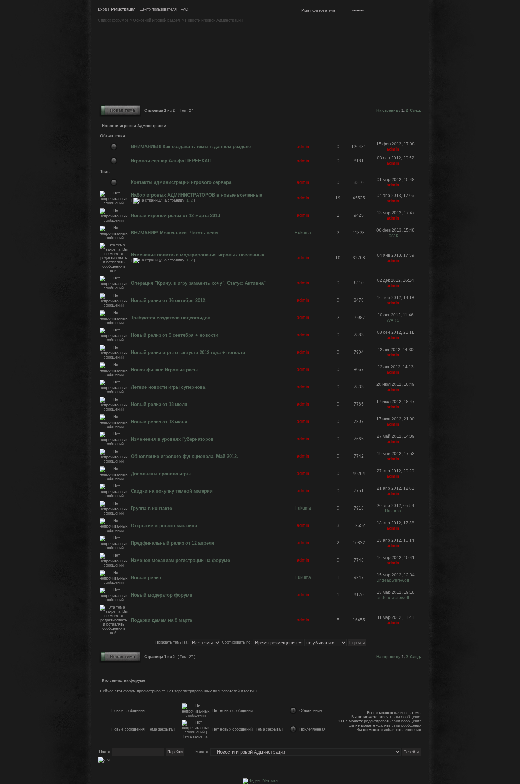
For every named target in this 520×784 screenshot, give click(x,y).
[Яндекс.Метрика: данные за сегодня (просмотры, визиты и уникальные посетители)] (260, 781)
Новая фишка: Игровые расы (164, 369)
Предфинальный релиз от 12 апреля (172, 543)
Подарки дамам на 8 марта (161, 620)
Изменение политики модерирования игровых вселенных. (198, 254)
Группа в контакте (151, 508)
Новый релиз (146, 577)
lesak (393, 235)
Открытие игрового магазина (164, 525)
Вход (102, 9)
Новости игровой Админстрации (214, 20)
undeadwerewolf (393, 580)
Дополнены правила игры (161, 473)
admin (303, 146)
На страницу (388, 110)
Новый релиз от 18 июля (159, 404)
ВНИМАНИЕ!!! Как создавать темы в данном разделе (191, 146)
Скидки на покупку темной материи (172, 491)
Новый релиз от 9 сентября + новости (174, 335)
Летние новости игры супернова (168, 387)
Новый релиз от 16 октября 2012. (169, 300)
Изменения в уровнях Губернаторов (172, 439)
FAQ (185, 9)
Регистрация (123, 9)
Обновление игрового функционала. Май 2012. (184, 456)
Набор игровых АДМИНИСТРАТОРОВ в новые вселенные (196, 195)
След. (415, 110)
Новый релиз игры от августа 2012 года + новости (188, 352)
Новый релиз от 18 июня (159, 421)
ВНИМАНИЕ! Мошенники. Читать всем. (175, 233)
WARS (393, 320)
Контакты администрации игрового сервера (181, 182)
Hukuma (303, 232)
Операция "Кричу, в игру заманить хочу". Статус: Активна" (198, 283)
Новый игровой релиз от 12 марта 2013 (175, 215)
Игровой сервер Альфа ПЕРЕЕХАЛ (171, 160)
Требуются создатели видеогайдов (170, 317)
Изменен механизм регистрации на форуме (180, 560)
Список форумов (113, 20)
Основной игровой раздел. (157, 20)
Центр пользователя (158, 9)
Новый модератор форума (161, 595)
